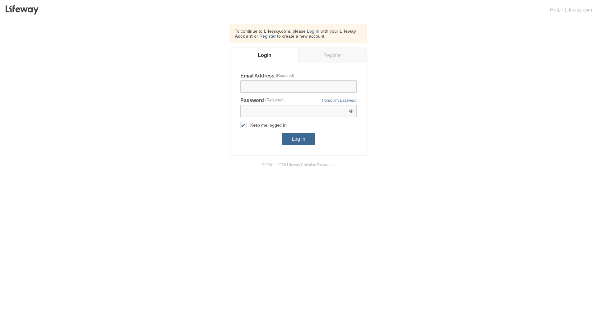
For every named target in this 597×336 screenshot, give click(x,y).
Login (264, 55)
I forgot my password (339, 100)
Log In (313, 31)
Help (555, 9)
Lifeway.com (578, 9)
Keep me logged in (268, 125)
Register (267, 36)
